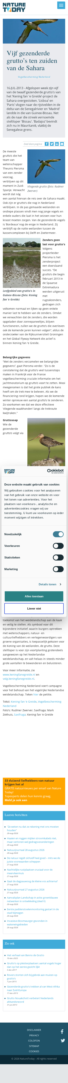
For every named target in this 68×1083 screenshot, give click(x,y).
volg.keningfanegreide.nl (18, 678)
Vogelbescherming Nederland (34, 76)
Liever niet (34, 608)
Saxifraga (20, 714)
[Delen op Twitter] (52, 144)
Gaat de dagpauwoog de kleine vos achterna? (32, 881)
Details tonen (47, 584)
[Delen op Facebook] (47, 144)
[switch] (58, 546)
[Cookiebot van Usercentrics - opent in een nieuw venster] (48, 471)
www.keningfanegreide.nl (19, 674)
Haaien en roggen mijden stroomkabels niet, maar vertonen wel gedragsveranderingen (32, 840)
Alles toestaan (34, 596)
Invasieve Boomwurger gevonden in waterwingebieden (27, 922)
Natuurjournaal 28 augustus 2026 (25, 850)
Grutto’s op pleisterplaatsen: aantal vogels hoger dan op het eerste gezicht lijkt (34, 965)
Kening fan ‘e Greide (24, 701)
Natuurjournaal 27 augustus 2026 (25, 889)
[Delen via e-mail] (62, 144)
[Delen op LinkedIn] (57, 144)
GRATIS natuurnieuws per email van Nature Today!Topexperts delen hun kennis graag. (33, 794)
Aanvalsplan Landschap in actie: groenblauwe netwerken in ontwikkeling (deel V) (32, 899)
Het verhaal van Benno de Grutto (25, 955)
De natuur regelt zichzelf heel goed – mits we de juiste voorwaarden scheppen (33, 859)
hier (36, 694)
